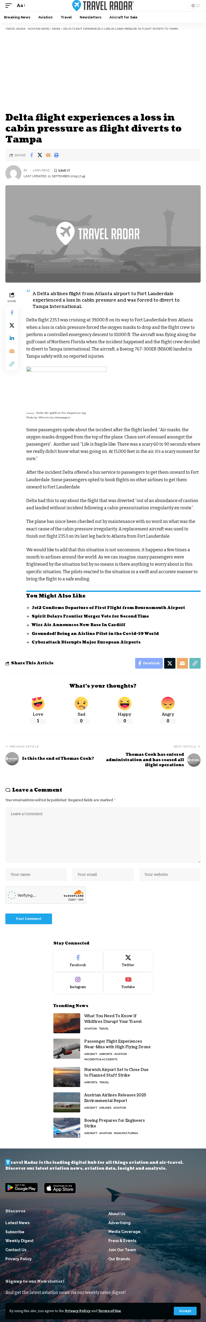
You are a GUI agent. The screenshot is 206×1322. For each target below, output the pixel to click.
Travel (104, 1028)
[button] (185, 1311)
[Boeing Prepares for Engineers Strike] (66, 1128)
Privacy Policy (77, 1311)
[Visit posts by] (13, 173)
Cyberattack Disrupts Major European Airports (86, 642)
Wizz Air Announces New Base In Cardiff (78, 624)
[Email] (48, 155)
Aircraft (90, 1054)
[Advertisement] (103, 70)
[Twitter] (128, 961)
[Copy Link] (11, 363)
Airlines (105, 1107)
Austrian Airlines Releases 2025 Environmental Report (115, 1098)
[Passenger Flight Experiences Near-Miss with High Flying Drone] (66, 1049)
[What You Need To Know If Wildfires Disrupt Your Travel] (66, 1023)
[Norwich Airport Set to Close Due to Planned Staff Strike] (66, 1077)
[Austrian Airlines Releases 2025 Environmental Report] (66, 1102)
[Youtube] (128, 983)
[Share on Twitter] (39, 155)
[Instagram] (77, 983)
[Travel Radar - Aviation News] (103, 5)
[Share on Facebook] (31, 155)
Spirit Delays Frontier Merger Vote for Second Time (90, 616)
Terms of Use (109, 1311)
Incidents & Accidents (100, 1059)
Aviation (90, 1028)
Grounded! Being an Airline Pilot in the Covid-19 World (95, 633)
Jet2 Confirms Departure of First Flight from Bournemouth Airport (108, 607)
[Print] (56, 155)
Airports (105, 1054)
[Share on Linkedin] (11, 338)
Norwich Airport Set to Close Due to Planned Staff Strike (116, 1072)
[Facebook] (77, 961)
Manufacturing (126, 1133)
